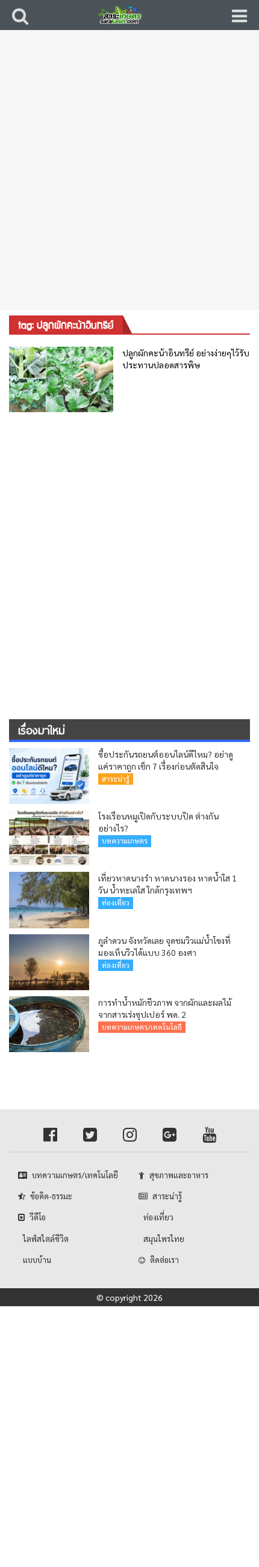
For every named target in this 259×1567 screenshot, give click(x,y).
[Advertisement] (129, 177)
